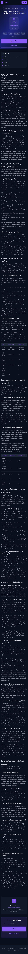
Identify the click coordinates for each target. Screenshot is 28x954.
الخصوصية (12, 950)
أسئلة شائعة (6, 65)
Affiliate (19, 950)
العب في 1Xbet (14, 41)
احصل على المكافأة (14, 933)
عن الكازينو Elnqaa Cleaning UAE (11, 56)
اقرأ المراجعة (14, 45)
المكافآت (6, 59)
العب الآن (24, 2)
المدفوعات (6, 62)
